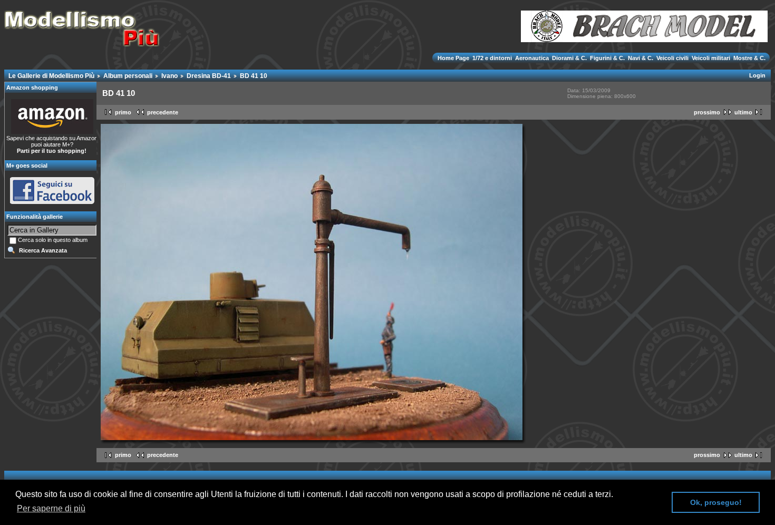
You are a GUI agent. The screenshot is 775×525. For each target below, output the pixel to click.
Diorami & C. (569, 58)
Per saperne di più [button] (51, 508)
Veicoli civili (672, 58)
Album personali (127, 76)
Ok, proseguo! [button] (716, 502)
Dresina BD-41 (209, 76)
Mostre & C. (749, 58)
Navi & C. (640, 58)
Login (757, 75)
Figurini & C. (607, 58)
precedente (162, 112)
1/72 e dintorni (492, 58)
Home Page (454, 58)
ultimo (743, 112)
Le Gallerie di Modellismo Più (51, 76)
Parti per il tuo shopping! (51, 151)
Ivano (169, 76)
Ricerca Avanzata (43, 250)
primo (123, 112)
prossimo (707, 112)
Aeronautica (532, 58)
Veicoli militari (711, 58)
